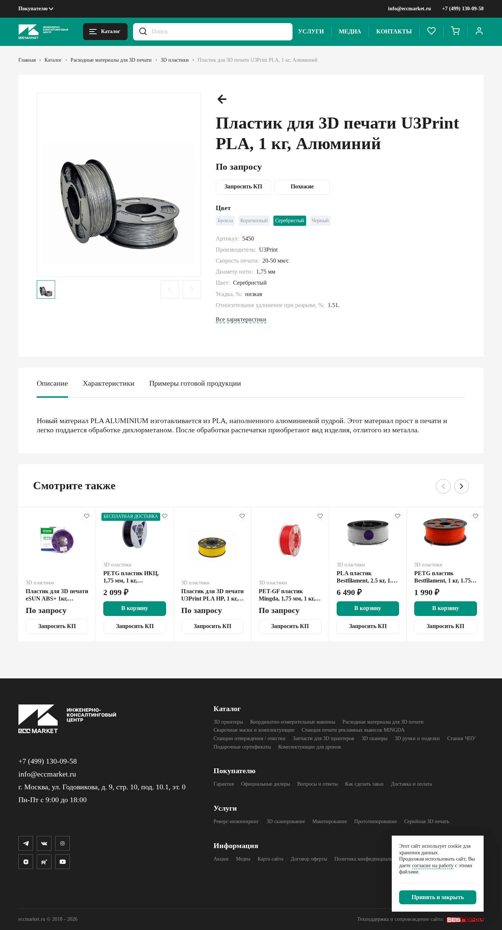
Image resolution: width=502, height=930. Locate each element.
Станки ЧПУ (461, 738)
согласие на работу (432, 865)
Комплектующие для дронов (309, 747)
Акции (221, 859)
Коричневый (254, 220)
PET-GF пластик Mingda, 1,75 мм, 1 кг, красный (287, 595)
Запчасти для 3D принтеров (323, 738)
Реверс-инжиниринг (236, 821)
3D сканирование (285, 821)
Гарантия (224, 784)
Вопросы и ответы (317, 784)
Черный (320, 220)
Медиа (350, 31)
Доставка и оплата (411, 784)
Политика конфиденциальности (369, 859)
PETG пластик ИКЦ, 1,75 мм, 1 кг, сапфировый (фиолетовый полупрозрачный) (131, 577)
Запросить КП (243, 186)
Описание (52, 383)
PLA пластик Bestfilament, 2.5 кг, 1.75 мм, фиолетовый (367, 577)
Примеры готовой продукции (195, 383)
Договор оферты (309, 859)
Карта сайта (270, 859)
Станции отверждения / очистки (250, 738)
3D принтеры (228, 722)
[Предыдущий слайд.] (170, 289)
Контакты (394, 31)
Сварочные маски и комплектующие (254, 730)
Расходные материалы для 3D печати (383, 722)
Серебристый (289, 220)
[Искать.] (143, 32)
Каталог (227, 708)
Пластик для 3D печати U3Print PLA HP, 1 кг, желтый (212, 595)
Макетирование (329, 821)
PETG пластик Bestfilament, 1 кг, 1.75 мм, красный (442, 577)
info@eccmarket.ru (409, 8)
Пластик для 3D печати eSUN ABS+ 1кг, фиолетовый (57, 595)
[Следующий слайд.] (192, 289)
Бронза (225, 220)
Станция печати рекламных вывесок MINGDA (353, 730)
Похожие (302, 186)
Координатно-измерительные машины (292, 722)
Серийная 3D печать (426, 821)
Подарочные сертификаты (242, 747)
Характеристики (109, 383)
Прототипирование (375, 821)
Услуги (311, 31)
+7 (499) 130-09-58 (463, 8)
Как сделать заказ (364, 784)
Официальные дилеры (265, 784)
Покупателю (33, 8)
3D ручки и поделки (417, 738)
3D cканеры (374, 738)
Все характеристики (241, 319)
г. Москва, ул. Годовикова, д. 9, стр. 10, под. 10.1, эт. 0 (102, 787)
